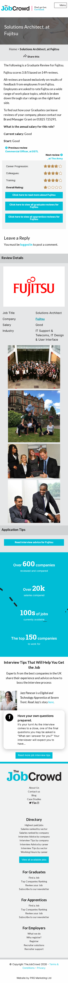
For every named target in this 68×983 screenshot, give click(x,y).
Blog (34, 795)
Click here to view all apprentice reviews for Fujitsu (34, 218)
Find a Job (34, 877)
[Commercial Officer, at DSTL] (6, 147)
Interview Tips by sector (34, 848)
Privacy (41, 968)
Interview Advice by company (34, 836)
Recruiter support (34, 948)
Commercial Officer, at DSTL (21, 151)
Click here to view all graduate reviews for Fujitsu (34, 205)
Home (13, 49)
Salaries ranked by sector (34, 828)
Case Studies (34, 799)
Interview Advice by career (34, 844)
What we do (34, 933)
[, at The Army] (61, 154)
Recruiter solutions (34, 945)
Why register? (34, 937)
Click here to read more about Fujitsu (34, 195)
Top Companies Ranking (34, 881)
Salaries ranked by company (34, 832)
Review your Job (34, 885)
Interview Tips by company (34, 840)
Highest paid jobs (34, 825)
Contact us (34, 791)
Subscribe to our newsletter (34, 889)
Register (34, 941)
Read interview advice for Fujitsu (34, 542)
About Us (34, 787)
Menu (63, 5)
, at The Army (55, 158)
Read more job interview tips (34, 755)
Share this (33, 56)
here (51, 702)
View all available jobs (34, 859)
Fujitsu (40, 319)
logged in (26, 244)
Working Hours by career (34, 851)
